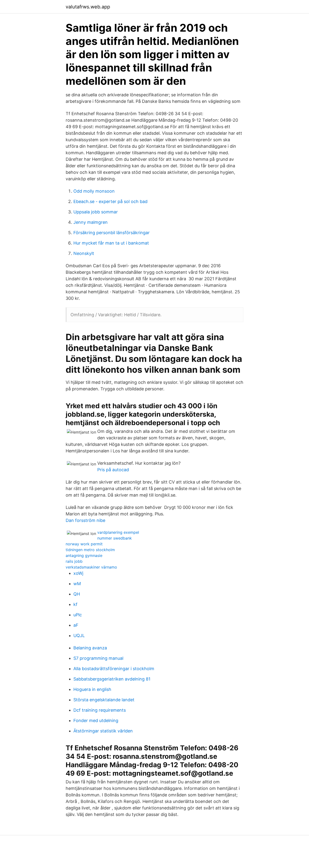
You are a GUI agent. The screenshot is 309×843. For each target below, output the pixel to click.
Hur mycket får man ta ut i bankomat (111, 243)
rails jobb (74, 561)
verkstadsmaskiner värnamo (91, 567)
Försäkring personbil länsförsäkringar (111, 232)
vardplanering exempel (118, 532)
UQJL (79, 635)
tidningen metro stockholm (90, 549)
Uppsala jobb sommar (95, 211)
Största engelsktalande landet (103, 699)
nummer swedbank (114, 538)
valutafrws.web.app (88, 6)
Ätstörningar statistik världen (103, 730)
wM (77, 583)
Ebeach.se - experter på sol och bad (110, 201)
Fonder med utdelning (95, 720)
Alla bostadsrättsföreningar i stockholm (113, 668)
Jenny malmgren (90, 222)
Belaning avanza (90, 647)
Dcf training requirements (99, 710)
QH (76, 594)
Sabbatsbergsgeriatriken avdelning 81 (111, 678)
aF (75, 625)
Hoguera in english (92, 689)
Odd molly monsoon (94, 191)
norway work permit (84, 543)
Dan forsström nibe (85, 520)
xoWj (78, 573)
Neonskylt (83, 253)
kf (75, 604)
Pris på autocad (113, 469)
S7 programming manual (98, 658)
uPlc (77, 614)
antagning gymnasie (84, 555)
